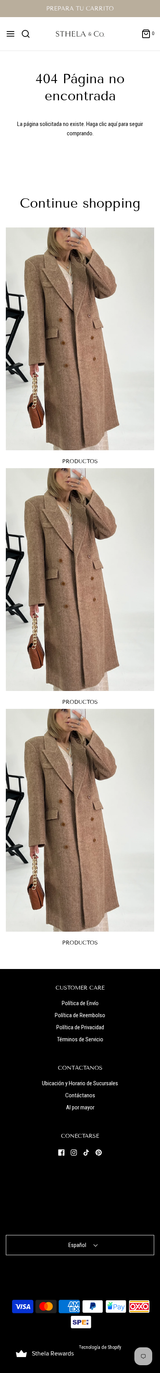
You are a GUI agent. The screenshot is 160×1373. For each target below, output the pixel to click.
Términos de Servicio (80, 1039)
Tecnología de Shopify (100, 1347)
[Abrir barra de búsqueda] (28, 33)
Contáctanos (80, 1095)
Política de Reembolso (80, 1015)
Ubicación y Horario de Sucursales (80, 1083)
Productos (80, 461)
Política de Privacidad (80, 1027)
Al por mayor (80, 1107)
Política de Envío (80, 1003)
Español (77, 1245)
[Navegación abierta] (10, 33)
